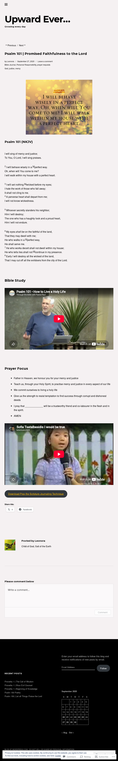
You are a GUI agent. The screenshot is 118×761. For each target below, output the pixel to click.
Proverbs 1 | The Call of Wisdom (19, 681)
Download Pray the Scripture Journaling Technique (36, 494)
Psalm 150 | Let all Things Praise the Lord (23, 696)
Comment (103, 612)
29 (71, 722)
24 (79, 717)
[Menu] (8, 4)
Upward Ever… (37, 19)
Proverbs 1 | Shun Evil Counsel (18, 685)
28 (67, 722)
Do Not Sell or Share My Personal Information (51, 749)
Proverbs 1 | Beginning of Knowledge (21, 688)
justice (11, 68)
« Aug (64, 732)
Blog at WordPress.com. (16, 749)
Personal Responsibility (26, 64)
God (6, 68)
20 (64, 717)
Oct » (71, 732)
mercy (17, 68)
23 (75, 717)
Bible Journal (10, 64)
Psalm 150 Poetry (13, 692)
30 (75, 722)
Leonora (10, 61)
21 (67, 717)
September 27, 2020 (25, 61)
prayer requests (43, 64)
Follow (103, 668)
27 (64, 722)
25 (83, 717)
